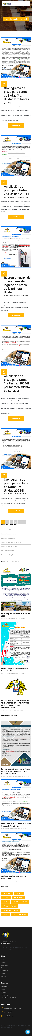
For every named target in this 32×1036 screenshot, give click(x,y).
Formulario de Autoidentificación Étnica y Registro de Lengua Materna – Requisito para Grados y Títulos (15, 771)
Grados (19, 893)
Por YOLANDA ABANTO (6, 710)
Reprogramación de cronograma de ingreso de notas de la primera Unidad (17, 285)
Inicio (2, 959)
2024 (21, 106)
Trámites (3, 968)
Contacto (3, 976)
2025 (21, 776)
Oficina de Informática (11, 910)
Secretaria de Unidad (20, 902)
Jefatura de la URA (6, 530)
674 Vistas (26, 106)
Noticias (3, 973)
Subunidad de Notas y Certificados (11, 542)
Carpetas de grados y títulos (8, 997)
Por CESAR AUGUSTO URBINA (8, 618)
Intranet (3, 989)
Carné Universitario (19, 914)
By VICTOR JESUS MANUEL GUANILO (10, 776)
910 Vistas (26, 776)
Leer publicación (16, 126)
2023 (15, 710)
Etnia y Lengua (5, 995)
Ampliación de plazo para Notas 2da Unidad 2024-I (16, 190)
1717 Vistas (23, 673)
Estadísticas (4, 970)
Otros (5, 914)
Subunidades (4, 965)
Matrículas (7, 893)
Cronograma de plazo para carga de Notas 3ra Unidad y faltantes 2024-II (16, 95)
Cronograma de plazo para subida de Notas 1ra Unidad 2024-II (16, 485)
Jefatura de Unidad (10, 906)
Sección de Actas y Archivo (8, 555)
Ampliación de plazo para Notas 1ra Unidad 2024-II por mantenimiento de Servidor (17, 383)
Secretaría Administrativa (8, 534)
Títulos (6, 897)
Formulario (4, 992)
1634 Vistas (20, 710)
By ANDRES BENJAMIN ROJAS (11, 106)
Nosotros (3, 962)
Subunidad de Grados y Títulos (10, 546)
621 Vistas (26, 394)
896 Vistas (26, 197)
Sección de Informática (7, 550)
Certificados (18, 897)
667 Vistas (26, 295)
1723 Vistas (23, 618)
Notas (6, 902)
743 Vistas (26, 493)
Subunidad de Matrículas (8, 538)
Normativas (4, 986)
